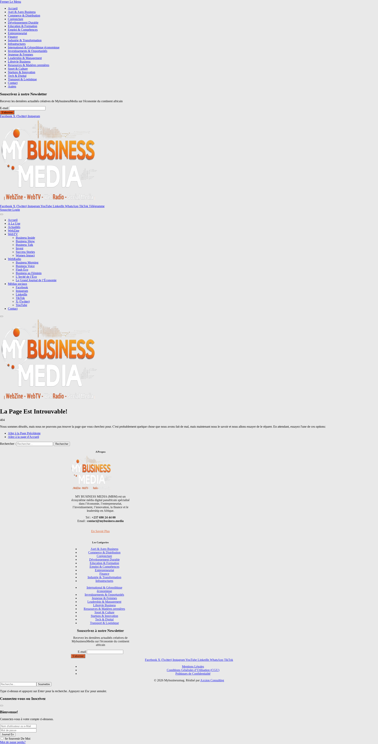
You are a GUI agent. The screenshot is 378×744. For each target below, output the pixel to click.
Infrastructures (17, 44)
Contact (13, 83)
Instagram (22, 291)
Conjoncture (15, 19)
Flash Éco (22, 269)
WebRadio (14, 259)
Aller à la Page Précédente (24, 433)
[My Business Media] (49, 202)
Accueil (13, 8)
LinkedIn (21, 294)
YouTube (21, 305)
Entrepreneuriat (17, 33)
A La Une (14, 223)
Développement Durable (23, 22)
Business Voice (25, 266)
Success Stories (25, 252)
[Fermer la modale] (1, 705)
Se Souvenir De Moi (17, 738)
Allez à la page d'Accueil (23, 436)
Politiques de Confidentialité (192, 673)
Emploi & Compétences (23, 29)
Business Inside (25, 237)
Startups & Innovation (21, 72)
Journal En (8, 734)
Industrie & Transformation (25, 40)
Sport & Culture (18, 68)
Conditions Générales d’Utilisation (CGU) (193, 670)
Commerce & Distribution (24, 15)
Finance (13, 36)
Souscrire (6, 209)
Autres (12, 86)
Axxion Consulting (212, 680)
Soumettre (44, 684)
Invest (19, 248)
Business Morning (27, 262)
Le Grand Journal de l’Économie (36, 280)
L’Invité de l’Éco (26, 276)
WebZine (13, 230)
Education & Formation (22, 26)
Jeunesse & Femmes (20, 54)
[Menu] (1, 214)
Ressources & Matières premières (28, 65)
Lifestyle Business (19, 61)
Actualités (14, 227)
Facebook (22, 287)
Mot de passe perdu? (13, 742)
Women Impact (25, 255)
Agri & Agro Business (22, 12)
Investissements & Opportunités (27, 51)
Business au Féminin (29, 273)
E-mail (4, 108)
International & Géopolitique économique (33, 47)
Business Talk (24, 244)
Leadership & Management (25, 58)
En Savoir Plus (100, 531)
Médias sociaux (17, 283)
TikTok (20, 298)
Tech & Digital (17, 75)
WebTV (13, 234)
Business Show (25, 241)
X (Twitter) (23, 301)
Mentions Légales (193, 666)
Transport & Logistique (22, 79)
